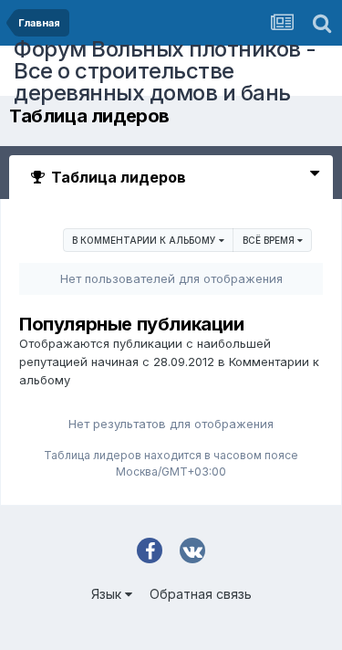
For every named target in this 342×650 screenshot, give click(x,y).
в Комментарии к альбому (145, 240)
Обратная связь (201, 594)
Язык (108, 594)
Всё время (270, 240)
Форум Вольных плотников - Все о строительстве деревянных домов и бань (165, 71)
